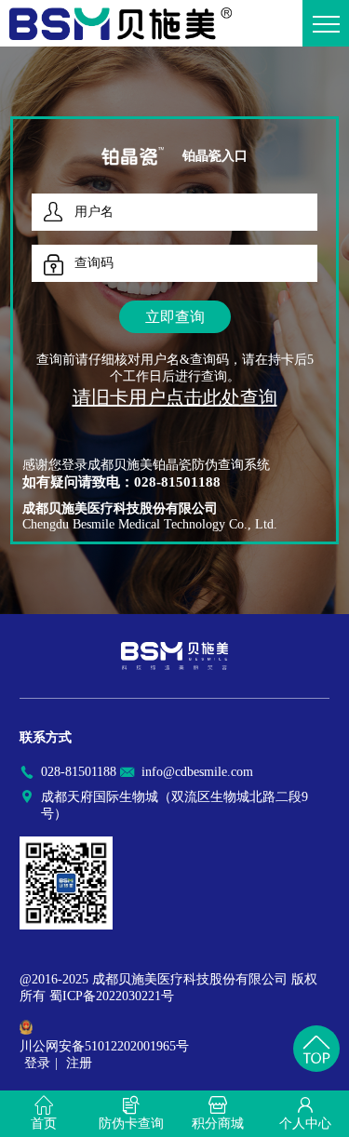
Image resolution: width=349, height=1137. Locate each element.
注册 (79, 1063)
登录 (37, 1063)
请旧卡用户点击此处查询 (175, 397)
